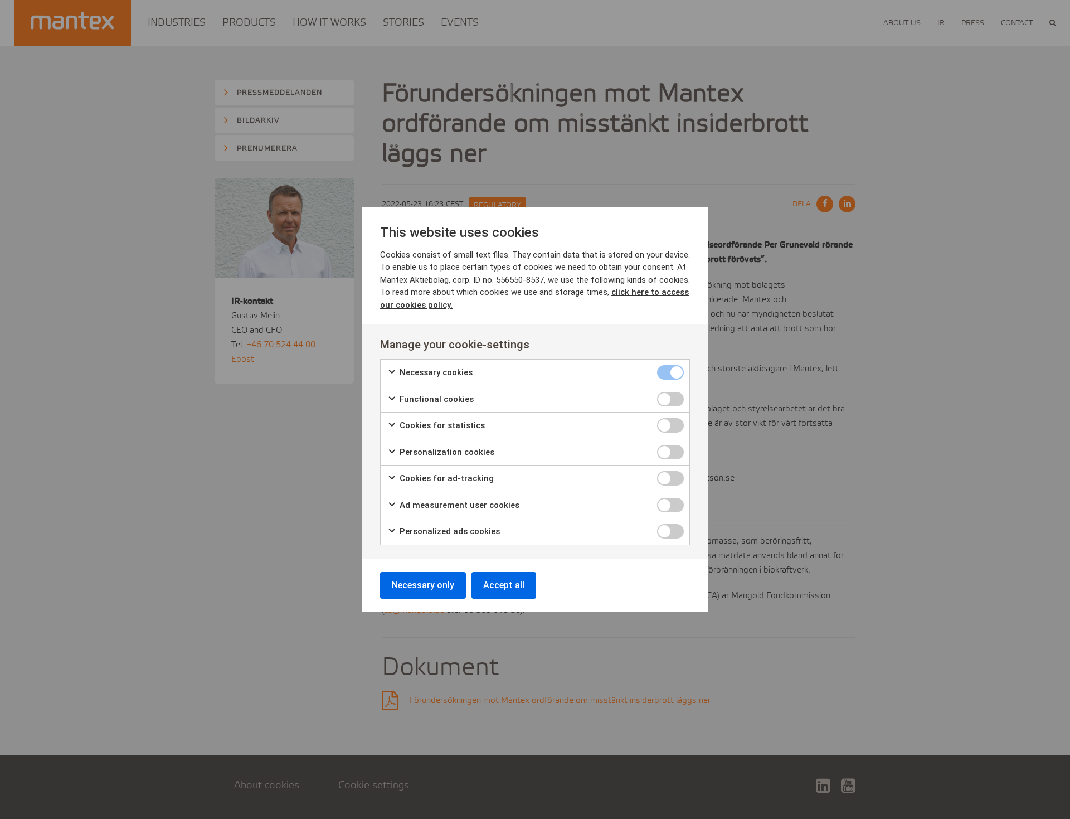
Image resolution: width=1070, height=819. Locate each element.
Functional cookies (435, 399)
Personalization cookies (445, 452)
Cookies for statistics (441, 425)
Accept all (503, 585)
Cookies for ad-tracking (445, 478)
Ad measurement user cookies (458, 505)
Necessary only (423, 585)
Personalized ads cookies (448, 531)
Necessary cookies (435, 372)
